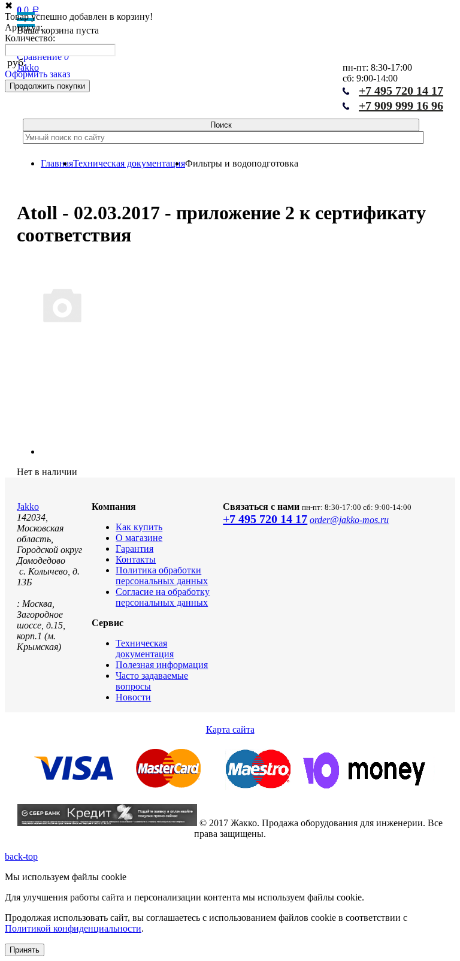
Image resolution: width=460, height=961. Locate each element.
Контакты (136, 559)
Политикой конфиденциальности (73, 928)
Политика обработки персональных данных (162, 575)
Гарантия (134, 548)
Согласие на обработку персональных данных (163, 597)
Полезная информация (162, 665)
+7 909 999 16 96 (401, 105)
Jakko (28, 506)
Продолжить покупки (47, 85)
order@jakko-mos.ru (349, 520)
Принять (25, 949)
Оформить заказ (37, 74)
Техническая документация (145, 648)
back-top (21, 856)
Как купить (139, 527)
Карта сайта (230, 729)
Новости (133, 697)
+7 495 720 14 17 (265, 518)
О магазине (139, 538)
